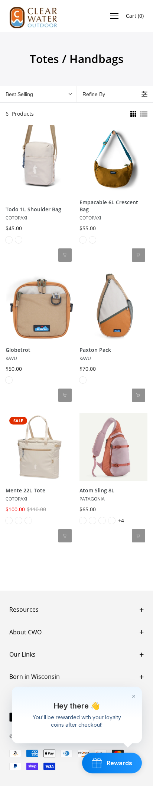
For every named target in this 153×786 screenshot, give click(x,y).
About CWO (25, 632)
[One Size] (9, 240)
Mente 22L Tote (25, 490)
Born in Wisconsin (34, 677)
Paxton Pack (95, 349)
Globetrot (18, 349)
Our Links (22, 654)
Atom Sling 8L (96, 490)
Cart (135, 15)
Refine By (93, 94)
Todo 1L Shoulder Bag (33, 209)
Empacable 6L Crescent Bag (108, 206)
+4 (121, 520)
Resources (24, 609)
